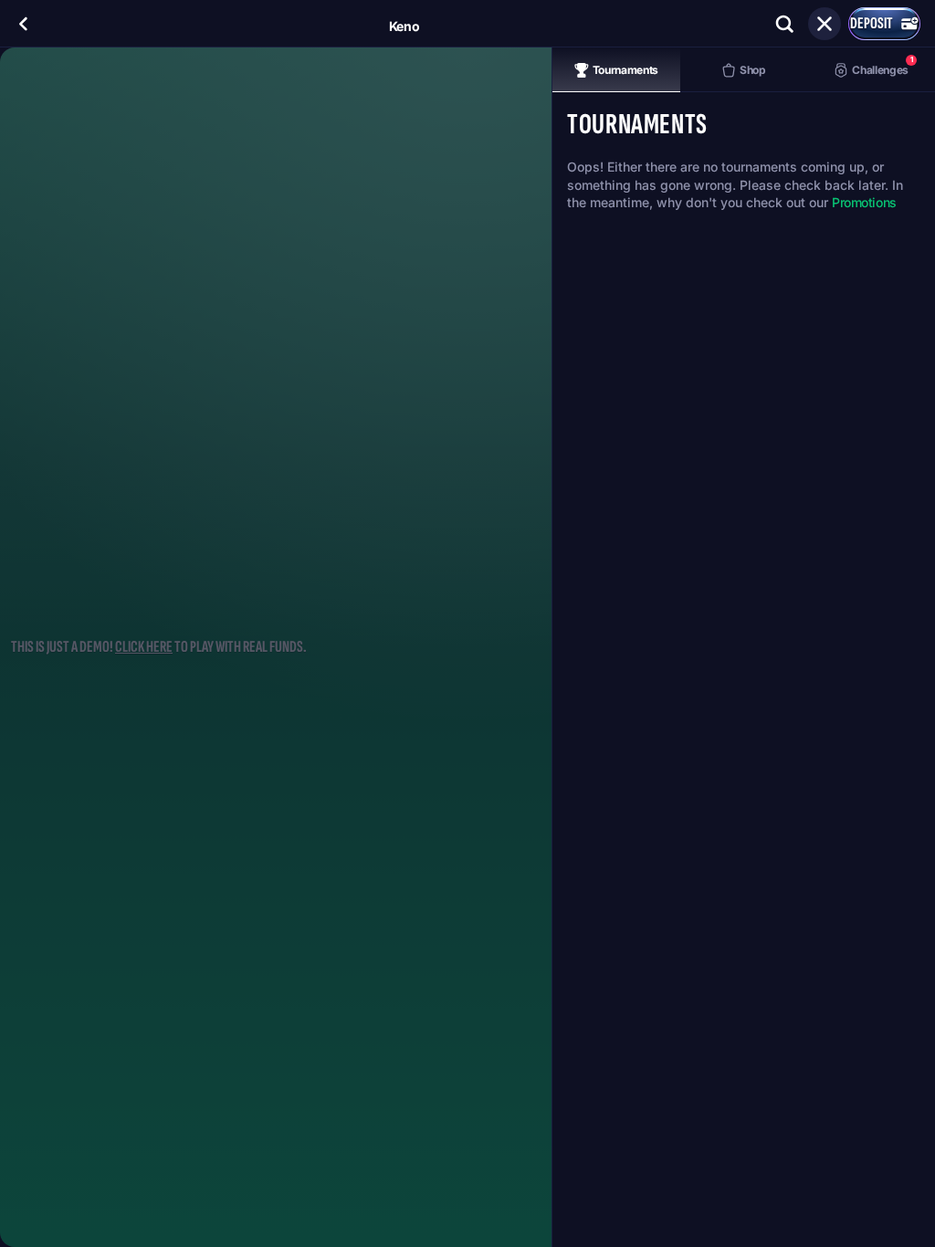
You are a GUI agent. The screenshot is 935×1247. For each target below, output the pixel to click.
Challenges (882, 65)
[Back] (23, 23)
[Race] (824, 23)
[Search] (784, 23)
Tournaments (625, 70)
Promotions (864, 202)
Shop (753, 70)
